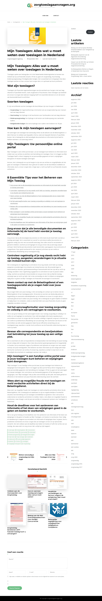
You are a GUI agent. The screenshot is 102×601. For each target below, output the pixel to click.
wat (72, 440)
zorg (72, 454)
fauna (73, 316)
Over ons (45, 15)
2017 (72, 262)
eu (72, 309)
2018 (72, 265)
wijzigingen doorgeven (15, 443)
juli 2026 (73, 103)
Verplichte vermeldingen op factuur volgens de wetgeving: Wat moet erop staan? (56, 495)
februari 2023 (75, 241)
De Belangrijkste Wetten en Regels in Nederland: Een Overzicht (82, 70)
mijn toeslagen (21, 437)
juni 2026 (74, 106)
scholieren (74, 400)
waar (72, 430)
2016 (72, 259)
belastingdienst (21, 430)
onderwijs (74, 380)
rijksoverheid (75, 393)
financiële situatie (13, 432)
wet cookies (75, 447)
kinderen (74, 349)
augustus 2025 (75, 140)
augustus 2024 (75, 180)
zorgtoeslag (27, 443)
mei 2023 (74, 230)
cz (71, 292)
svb (72, 403)
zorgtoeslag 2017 (76, 467)
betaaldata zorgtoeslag (78, 285)
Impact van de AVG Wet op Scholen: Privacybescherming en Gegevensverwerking (82, 64)
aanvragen (12, 430)
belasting (74, 275)
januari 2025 (75, 163)
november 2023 (76, 210)
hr (72, 333)
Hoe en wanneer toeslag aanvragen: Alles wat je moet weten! (35, 494)
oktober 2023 (75, 214)
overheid (74, 383)
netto (73, 373)
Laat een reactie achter (49, 59)
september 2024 (76, 177)
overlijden (74, 386)
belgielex (74, 282)
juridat (73, 346)
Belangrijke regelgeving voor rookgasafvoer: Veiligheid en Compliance (55, 523)
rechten (18, 441)
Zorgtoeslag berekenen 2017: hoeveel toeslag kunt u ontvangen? (16, 531)
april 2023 (74, 234)
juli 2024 (73, 183)
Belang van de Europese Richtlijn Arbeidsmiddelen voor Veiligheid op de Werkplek (82, 49)
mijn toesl (11, 437)
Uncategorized (11, 48)
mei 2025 (74, 150)
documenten (31, 430)
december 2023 (76, 207)
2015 (72, 255)
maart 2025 (74, 156)
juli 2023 (73, 224)
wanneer (74, 437)
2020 (72, 269)
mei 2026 (74, 109)
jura (72, 343)
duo (72, 306)
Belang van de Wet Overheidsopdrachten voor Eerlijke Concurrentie (36, 518)
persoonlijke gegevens (24, 439)
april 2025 (74, 153)
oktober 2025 (75, 133)
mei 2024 (74, 190)
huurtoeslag (24, 432)
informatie (32, 432)
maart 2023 (74, 237)
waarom (73, 433)
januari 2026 (75, 123)
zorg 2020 (74, 457)
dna (72, 302)
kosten (73, 359)
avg (72, 272)
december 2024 (76, 167)
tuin (72, 410)
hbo (72, 326)
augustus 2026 (75, 99)
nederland (30, 437)
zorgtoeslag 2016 (76, 464)
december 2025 (76, 126)
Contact (56, 15)
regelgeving (75, 390)
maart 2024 (74, 197)
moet (73, 370)
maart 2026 (74, 116)
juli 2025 (73, 143)
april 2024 (74, 193)
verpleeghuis (75, 427)
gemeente (74, 323)
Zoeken (73, 29)
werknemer (74, 444)
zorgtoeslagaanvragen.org (54, 4)
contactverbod (76, 289)
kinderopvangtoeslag (14, 434)
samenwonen (75, 396)
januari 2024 (75, 204)
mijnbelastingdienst (77, 363)
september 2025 (76, 136)
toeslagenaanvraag (77, 407)
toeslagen (25, 441)
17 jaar (73, 252)
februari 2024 (75, 200)
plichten (11, 441)
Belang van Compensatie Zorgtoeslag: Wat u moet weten (81, 75)
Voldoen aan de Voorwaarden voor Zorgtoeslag (14, 493)
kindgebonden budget (28, 434)
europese (74, 312)
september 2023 (76, 217)
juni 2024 (74, 187)
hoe (72, 329)
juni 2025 (74, 146)
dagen (73, 296)
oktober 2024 (75, 173)
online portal (12, 439)
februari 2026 (75, 119)
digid (72, 299)
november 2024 (76, 170)
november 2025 (76, 130)
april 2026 (74, 113)
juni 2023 (74, 227)
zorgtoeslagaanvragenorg (15, 59)
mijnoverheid (75, 366)
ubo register (75, 413)
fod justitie (74, 319)
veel (72, 423)
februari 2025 (75, 160)
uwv (72, 420)
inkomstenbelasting (77, 339)
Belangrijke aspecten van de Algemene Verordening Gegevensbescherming (80, 56)
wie (72, 450)
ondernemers (75, 376)
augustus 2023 (75, 220)
